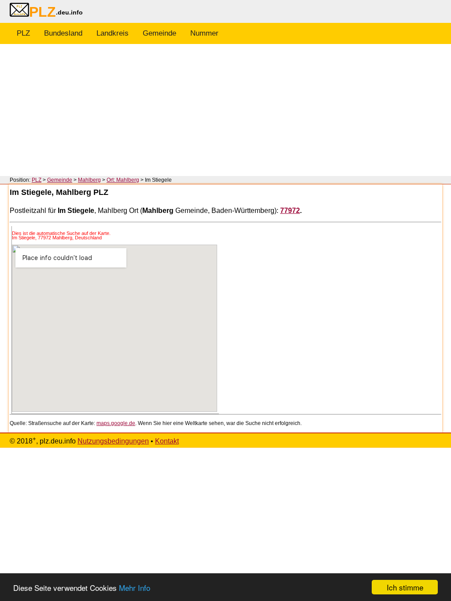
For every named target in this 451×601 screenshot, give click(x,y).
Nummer (204, 33)
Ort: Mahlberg (123, 180)
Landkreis (112, 33)
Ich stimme (405, 587)
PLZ (23, 33)
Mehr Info (134, 587)
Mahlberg (89, 180)
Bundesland (63, 33)
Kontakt (167, 441)
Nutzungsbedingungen (113, 441)
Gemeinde (159, 33)
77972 (290, 210)
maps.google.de (115, 423)
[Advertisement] (225, 110)
